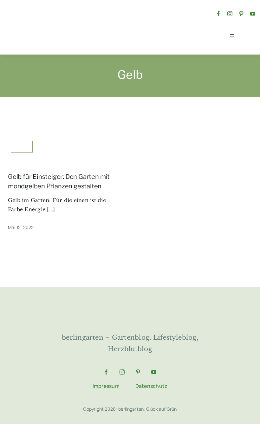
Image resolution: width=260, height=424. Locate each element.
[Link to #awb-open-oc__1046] (247, 35)
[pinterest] (241, 14)
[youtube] (253, 14)
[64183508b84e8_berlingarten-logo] (130, 305)
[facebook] (218, 14)
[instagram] (230, 14)
